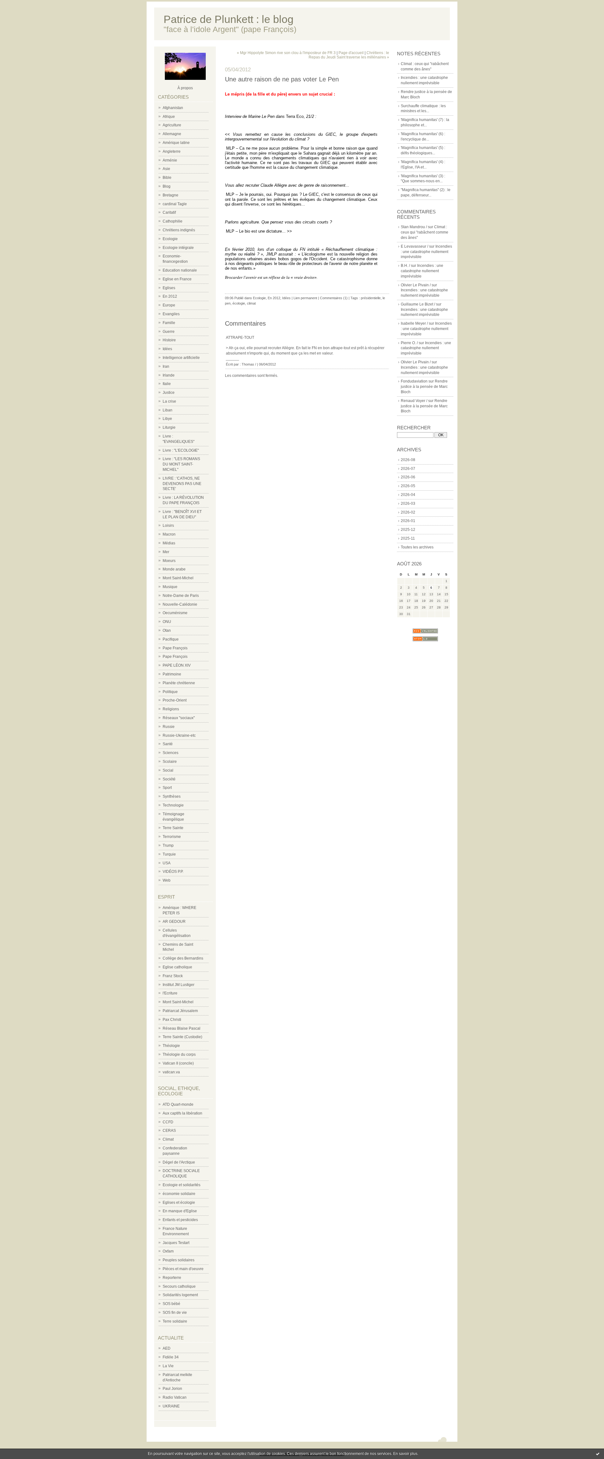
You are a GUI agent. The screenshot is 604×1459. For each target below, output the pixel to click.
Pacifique (171, 639)
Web (167, 880)
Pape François (175, 648)
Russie (169, 726)
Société (169, 779)
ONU (167, 621)
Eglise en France (177, 279)
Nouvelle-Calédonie (180, 604)
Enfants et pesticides (180, 1220)
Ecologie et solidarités (181, 1185)
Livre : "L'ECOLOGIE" (181, 450)
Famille (169, 323)
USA (167, 863)
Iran (166, 366)
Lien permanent (305, 298)
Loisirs (168, 525)
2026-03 (408, 503)
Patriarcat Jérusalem (180, 1011)
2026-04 (408, 495)
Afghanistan (173, 108)
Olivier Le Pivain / (416, 285)
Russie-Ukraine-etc (179, 735)
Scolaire (170, 761)
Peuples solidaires (178, 1260)
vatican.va (171, 1072)
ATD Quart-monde (178, 1104)
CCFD (168, 1122)
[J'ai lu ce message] (597, 1453)
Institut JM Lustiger (178, 985)
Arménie (170, 160)
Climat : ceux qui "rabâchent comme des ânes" (424, 232)
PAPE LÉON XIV (177, 665)
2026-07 (408, 468)
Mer (166, 552)
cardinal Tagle (175, 204)
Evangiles (171, 314)
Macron (169, 534)
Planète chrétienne (179, 683)
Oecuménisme (175, 613)
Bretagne (170, 195)
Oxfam (168, 1251)
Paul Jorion (172, 1388)
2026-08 (408, 460)
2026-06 (408, 477)
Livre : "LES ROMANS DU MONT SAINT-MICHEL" (181, 464)
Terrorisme (172, 836)
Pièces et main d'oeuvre (183, 1269)
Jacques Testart (176, 1243)
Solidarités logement (180, 1295)
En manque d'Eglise (180, 1211)
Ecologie (170, 239)
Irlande (169, 375)
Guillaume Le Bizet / (418, 304)
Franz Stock (173, 976)
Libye (167, 418)
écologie (238, 303)
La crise (169, 401)
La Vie (168, 1366)
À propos (185, 88)
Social (168, 770)
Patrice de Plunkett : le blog (229, 19)
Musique (170, 587)
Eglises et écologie (179, 1202)
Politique (170, 692)
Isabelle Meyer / (414, 323)
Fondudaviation (414, 381)
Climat (168, 1139)
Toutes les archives (417, 547)
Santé (168, 744)
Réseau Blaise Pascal (181, 1028)
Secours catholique (179, 1286)
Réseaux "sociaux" (179, 718)
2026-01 (408, 521)
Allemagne (172, 134)
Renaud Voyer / (414, 401)
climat (251, 303)
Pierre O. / (409, 343)
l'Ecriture (170, 993)
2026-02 (408, 512)
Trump (168, 845)
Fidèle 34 (171, 1357)
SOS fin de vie (175, 1312)
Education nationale (180, 270)
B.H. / (405, 265)
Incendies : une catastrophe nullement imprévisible (426, 251)
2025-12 (408, 529)
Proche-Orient (175, 700)
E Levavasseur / (414, 246)
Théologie (171, 1045)
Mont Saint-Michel (178, 578)
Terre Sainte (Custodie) (182, 1037)
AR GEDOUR (174, 921)
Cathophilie (172, 221)
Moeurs (169, 561)
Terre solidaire (175, 1321)
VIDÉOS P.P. (173, 871)
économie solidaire (179, 1194)
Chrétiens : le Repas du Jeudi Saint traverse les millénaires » (349, 55)
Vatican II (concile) (178, 1063)
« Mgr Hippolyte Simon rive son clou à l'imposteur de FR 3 (286, 53)
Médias (169, 543)
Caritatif (169, 212)
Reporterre (172, 1277)
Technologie (173, 805)
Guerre (169, 331)
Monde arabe (174, 569)
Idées (167, 349)
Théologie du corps (179, 1054)
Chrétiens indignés (179, 230)
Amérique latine (176, 142)
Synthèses (172, 796)
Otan (167, 630)
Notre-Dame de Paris (181, 595)
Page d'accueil (351, 53)
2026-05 (408, 486)
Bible (167, 177)
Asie (166, 169)
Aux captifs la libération (182, 1113)
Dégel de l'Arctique (179, 1162)
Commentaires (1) (334, 298)
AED (167, 1348)
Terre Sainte (173, 828)
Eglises (169, 288)
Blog (167, 186)
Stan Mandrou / (414, 227)
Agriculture (172, 125)
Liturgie (169, 427)
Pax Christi (172, 1019)
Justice (169, 392)
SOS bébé (171, 1304)
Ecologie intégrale (178, 247)
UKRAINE (171, 1406)
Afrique (169, 116)
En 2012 (170, 296)
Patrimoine (172, 674)
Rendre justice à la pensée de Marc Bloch (424, 386)
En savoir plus (405, 1453)
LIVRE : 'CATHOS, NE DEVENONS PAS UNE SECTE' (182, 483)
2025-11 (408, 538)
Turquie (169, 854)
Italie (167, 384)
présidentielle (371, 298)
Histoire (169, 340)
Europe (169, 305)
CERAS (169, 1130)
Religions (171, 709)
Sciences (170, 753)
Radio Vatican (175, 1397)
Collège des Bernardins (183, 958)
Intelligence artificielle (181, 357)
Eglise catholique (177, 967)
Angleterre (172, 151)
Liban (167, 410)
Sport (167, 787)
